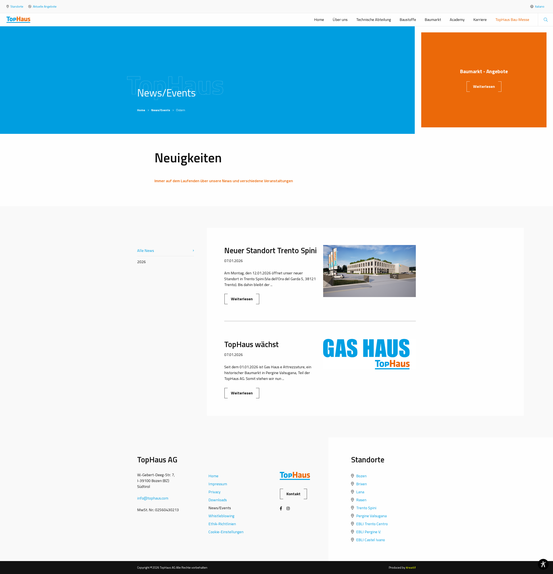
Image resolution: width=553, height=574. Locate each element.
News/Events (160, 110)
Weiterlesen (484, 86)
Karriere (480, 19)
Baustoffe (408, 19)
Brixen (361, 484)
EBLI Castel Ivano (370, 540)
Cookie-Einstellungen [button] (225, 532)
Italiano (539, 6)
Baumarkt (433, 19)
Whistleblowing (221, 516)
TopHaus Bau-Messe (512, 19)
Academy (457, 19)
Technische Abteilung (373, 19)
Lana (360, 492)
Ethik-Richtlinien (222, 524)
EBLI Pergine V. (368, 532)
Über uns (340, 19)
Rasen (361, 500)
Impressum (217, 484)
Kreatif (411, 567)
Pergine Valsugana (371, 516)
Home (319, 19)
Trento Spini (366, 508)
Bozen (361, 476)
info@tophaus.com (152, 498)
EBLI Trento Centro (372, 524)
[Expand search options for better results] (545, 19)
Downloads (217, 500)
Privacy (214, 492)
